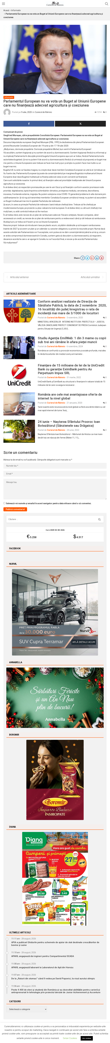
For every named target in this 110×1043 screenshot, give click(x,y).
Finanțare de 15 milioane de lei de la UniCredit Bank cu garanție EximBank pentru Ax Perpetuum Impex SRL (71, 369)
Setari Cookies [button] (70, 1038)
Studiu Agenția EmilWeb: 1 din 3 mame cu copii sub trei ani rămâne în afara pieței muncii (72, 340)
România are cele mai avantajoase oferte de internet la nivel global (70, 396)
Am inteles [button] (86, 1038)
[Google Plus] (92, 258)
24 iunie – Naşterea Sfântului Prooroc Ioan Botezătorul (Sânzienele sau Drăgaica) (69, 423)
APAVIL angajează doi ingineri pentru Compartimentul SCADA (42, 956)
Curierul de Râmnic (43, 112)
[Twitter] (87, 258)
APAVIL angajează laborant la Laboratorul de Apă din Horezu (42, 967)
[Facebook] (82, 258)
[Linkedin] (97, 258)
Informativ (16, 10)
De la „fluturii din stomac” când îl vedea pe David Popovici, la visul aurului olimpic (53, 978)
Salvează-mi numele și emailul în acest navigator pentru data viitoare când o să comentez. (49, 503)
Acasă (6, 10)
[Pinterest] (101, 258)
